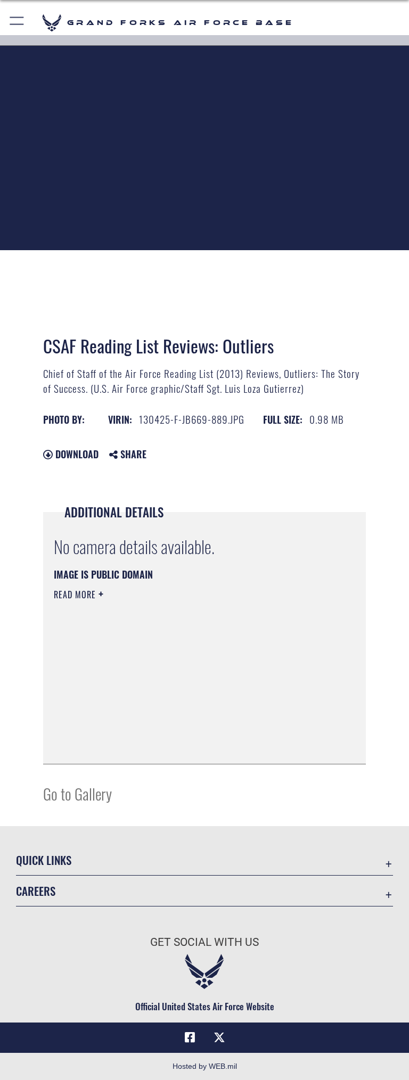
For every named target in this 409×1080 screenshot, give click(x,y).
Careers (35, 891)
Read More (76, 594)
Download (76, 454)
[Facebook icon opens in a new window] (190, 1037)
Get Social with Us (204, 942)
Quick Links (43, 860)
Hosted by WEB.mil (205, 1066)
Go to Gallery (77, 793)
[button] (17, 22)
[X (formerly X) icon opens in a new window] (219, 1037)
